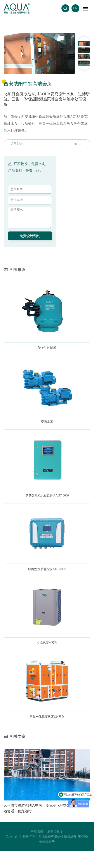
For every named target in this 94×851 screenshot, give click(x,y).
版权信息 (53, 831)
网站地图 (37, 831)
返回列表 (16, 143)
